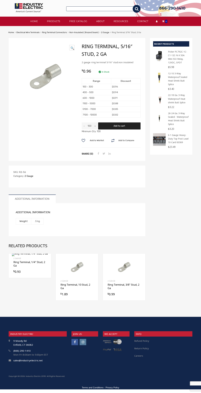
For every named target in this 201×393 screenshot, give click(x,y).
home (34, 21)
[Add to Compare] (93, 264)
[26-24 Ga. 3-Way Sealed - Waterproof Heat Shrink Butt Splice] (159, 123)
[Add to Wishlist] (93, 259)
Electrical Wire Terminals (28, 32)
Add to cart (119, 126)
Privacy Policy (112, 387)
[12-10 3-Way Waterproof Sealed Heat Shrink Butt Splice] (159, 83)
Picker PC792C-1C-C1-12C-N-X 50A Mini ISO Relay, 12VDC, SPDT (177, 57)
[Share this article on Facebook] (98, 154)
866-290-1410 (172, 8)
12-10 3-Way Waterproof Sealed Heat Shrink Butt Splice (177, 79)
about (100, 21)
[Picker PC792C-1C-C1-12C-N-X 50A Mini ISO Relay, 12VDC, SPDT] (159, 61)
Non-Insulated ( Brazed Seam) (84, 32)
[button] (72, 47)
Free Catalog (78, 21)
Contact (142, 21)
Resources (121, 21)
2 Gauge (105, 32)
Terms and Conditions (92, 387)
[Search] (137, 9)
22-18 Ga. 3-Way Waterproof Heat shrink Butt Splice (176, 99)
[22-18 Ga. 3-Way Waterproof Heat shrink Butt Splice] (159, 104)
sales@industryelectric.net (28, 360)
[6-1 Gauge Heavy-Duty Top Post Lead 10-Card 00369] (159, 144)
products (53, 21)
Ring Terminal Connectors (54, 32)
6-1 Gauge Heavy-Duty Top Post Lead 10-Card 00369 (178, 139)
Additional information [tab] (32, 198)
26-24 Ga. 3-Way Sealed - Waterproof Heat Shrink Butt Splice (178, 119)
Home (11, 32)
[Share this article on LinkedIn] (109, 154)
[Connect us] (74, 342)
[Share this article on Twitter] (103, 154)
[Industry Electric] (29, 11)
